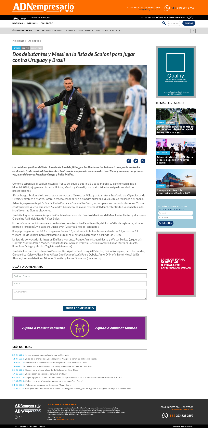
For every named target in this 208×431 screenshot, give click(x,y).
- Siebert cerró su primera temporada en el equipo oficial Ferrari (47, 381)
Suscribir (165, 223)
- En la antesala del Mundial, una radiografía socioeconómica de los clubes (52, 366)
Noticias (17, 23)
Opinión (32, 23)
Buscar (189, 23)
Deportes (34, 40)
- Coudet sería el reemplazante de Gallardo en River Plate (45, 370)
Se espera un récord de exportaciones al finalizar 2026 (173, 191)
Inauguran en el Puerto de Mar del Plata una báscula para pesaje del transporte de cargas (175, 129)
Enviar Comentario (79, 308)
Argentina (25, 48)
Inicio (17, 426)
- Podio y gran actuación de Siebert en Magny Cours (41, 385)
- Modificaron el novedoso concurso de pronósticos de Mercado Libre (49, 362)
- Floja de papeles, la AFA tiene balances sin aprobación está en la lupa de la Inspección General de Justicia (67, 377)
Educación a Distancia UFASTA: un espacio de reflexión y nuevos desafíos (175, 160)
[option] (104, 31)
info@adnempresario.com (149, 10)
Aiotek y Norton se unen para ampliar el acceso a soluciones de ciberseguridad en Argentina (78, 31)
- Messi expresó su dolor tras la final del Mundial (40, 355)
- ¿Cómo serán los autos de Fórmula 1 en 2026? (39, 374)
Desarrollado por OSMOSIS (183, 426)
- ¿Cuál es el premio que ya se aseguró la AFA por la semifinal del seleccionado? (54, 358)
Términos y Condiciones (28, 426)
